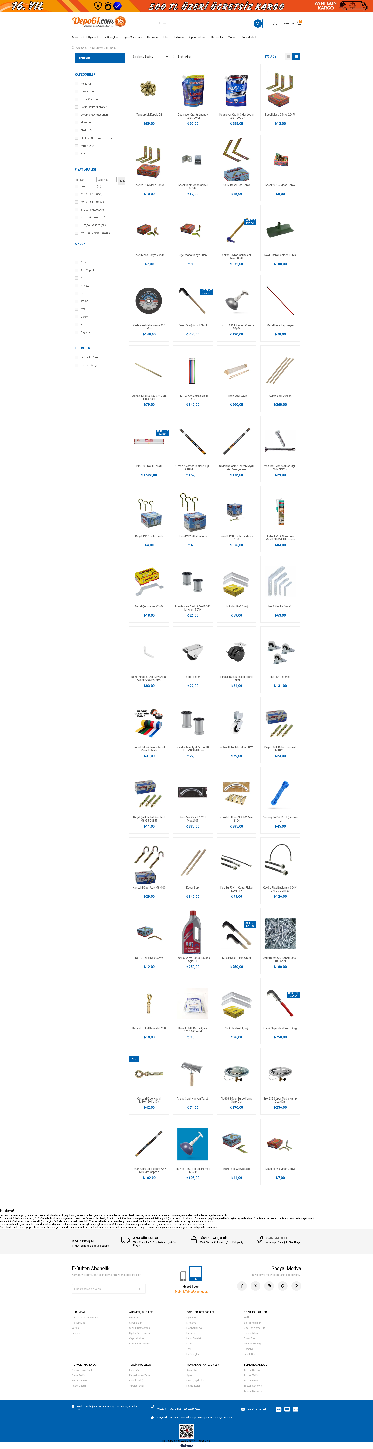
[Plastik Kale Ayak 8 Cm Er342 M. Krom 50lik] (192, 581)
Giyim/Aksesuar (132, 37)
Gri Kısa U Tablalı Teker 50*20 (236, 747)
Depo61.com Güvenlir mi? (86, 1317)
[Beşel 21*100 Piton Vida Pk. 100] (236, 511)
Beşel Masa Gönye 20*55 (193, 255)
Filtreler (82, 348)
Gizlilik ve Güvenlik (139, 1343)
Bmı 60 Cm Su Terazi (149, 466)
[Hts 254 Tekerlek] (280, 652)
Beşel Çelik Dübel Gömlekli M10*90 (280, 749)
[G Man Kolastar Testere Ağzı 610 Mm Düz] (192, 441)
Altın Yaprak (88, 270)
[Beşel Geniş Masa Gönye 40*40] (192, 160)
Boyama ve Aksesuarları (94, 114)
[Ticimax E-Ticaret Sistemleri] (186, 1446)
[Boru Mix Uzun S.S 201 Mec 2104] (236, 792)
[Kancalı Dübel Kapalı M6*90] (149, 1003)
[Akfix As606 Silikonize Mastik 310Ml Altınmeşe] (280, 511)
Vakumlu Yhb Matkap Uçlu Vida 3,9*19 (280, 467)
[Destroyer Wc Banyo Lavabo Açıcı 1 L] (192, 933)
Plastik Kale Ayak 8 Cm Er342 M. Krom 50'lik (193, 608)
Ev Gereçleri (111, 37)
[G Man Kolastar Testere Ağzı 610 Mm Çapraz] (149, 1144)
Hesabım (134, 1317)
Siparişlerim (135, 1322)
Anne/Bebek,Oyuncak (85, 37)
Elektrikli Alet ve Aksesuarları (97, 138)
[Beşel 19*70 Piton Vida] (149, 511)
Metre (84, 153)
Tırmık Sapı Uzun (236, 395)
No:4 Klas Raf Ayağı (236, 1028)
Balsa (84, 324)
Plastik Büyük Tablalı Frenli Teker (236, 678)
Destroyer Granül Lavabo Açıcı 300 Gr (193, 116)
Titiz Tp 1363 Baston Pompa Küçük (192, 1170)
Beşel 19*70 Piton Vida (149, 536)
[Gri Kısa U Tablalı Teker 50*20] (236, 722)
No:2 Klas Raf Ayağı (280, 606)
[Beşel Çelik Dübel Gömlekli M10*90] (280, 722)
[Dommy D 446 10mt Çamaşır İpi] (280, 792)
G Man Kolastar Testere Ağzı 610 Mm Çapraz (149, 1170)
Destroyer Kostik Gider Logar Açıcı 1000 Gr (236, 116)
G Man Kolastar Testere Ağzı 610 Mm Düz (192, 467)
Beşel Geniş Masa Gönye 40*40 (193, 186)
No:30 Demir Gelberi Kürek (280, 255)
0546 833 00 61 (276, 1238)
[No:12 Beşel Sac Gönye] (236, 160)
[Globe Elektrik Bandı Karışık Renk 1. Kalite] (149, 722)
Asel (83, 293)
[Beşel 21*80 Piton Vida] (192, 511)
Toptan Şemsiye (253, 1385)
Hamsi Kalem (251, 1333)
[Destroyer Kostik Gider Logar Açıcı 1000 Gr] (236, 90)
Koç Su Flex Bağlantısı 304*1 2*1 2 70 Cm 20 (280, 889)
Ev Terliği (134, 1370)
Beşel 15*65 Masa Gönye (280, 1168)
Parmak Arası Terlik (139, 1375)
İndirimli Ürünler (89, 357)
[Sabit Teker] (192, 652)
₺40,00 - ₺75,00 (92, 209)
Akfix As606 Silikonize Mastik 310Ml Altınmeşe (280, 538)
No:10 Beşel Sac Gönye (149, 957)
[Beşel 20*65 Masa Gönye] (149, 160)
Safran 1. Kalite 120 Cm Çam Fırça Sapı (149, 397)
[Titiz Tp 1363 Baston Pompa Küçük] (192, 1144)
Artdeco (85, 285)
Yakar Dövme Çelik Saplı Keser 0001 (236, 257)
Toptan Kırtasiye (253, 1391)
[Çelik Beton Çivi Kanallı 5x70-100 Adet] (280, 933)
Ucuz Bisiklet (193, 1338)
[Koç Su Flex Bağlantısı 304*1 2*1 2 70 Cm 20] (280, 863)
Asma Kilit (86, 83)
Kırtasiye (179, 37)
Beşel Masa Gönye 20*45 (149, 255)
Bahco (84, 316)
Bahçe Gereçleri (89, 99)
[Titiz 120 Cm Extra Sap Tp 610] (192, 371)
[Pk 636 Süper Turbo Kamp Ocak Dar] (236, 1074)
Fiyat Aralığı (85, 169)
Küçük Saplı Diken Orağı (236, 957)
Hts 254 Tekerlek (280, 676)
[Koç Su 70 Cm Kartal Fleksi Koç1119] (236, 863)
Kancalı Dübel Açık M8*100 (149, 887)
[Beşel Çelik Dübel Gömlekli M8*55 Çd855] (149, 792)
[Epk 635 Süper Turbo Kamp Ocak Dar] (280, 1074)
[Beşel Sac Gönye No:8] (236, 1144)
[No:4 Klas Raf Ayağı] (236, 1003)
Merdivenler (87, 145)
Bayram (85, 332)
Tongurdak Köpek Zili (149, 114)
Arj (82, 277)
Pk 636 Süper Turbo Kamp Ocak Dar (237, 1100)
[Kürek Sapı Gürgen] (280, 371)
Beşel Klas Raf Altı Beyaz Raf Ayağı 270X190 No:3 (149, 678)
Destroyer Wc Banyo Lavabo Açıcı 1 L (193, 959)
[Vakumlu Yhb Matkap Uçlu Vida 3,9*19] (280, 441)
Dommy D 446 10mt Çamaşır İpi (280, 819)
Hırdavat (191, 1333)
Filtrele (122, 181)
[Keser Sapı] (192, 863)
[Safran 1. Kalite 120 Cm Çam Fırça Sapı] (149, 371)
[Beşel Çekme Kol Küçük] (149, 581)
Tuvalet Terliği (136, 1385)
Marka (80, 244)
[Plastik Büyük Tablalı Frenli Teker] (236, 652)
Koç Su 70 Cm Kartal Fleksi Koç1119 (236, 889)
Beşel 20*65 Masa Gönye (149, 184)
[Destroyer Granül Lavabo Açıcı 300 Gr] (192, 90)
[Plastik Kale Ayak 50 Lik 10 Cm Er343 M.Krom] (192, 722)
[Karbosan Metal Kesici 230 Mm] (149, 300)
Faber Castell (79, 1385)
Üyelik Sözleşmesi (139, 1333)
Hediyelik (152, 37)
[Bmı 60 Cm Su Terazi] (149, 441)
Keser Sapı (192, 887)
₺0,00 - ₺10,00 (91, 186)
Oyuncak (191, 1317)
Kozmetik (217, 37)
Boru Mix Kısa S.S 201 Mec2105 (193, 819)
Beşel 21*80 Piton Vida (193, 536)
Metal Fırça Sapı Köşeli (280, 325)
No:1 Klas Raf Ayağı (236, 606)
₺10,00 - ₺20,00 (91, 194)
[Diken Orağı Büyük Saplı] (192, 300)
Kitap (166, 37)
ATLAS (84, 301)
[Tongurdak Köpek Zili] (149, 90)
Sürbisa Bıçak (79, 1380)
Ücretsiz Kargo (89, 365)
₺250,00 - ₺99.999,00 (95, 233)
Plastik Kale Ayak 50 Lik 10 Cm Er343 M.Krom (193, 749)
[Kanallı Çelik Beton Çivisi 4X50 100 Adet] (192, 1003)
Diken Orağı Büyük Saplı (193, 325)
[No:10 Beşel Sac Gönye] (149, 933)
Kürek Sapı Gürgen (280, 395)
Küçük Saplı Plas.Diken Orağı (280, 1028)
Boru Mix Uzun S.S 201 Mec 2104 (236, 819)
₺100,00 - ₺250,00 (93, 225)
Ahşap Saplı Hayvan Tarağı (193, 1098)
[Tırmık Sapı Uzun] (236, 371)
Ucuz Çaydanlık (195, 1380)
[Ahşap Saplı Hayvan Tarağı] (192, 1074)
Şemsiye (248, 1348)
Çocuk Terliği (136, 1380)
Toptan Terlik (251, 1375)
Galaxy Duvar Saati (82, 1370)
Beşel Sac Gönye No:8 (236, 1168)
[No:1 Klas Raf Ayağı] (236, 581)
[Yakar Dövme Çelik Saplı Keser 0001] (236, 230)
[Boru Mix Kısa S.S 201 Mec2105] (192, 792)
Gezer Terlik (78, 1375)
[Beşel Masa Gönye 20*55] (192, 230)
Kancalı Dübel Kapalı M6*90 (149, 1028)
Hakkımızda (78, 1322)
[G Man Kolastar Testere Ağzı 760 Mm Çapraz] (236, 441)
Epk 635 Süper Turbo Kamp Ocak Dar (280, 1100)
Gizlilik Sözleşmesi (139, 1327)
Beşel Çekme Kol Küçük (149, 606)
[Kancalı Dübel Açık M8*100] (149, 863)
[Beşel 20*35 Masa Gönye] (280, 160)
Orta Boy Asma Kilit (254, 1327)
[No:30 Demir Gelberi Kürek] (280, 230)
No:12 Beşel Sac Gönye (237, 184)
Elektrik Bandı (88, 130)
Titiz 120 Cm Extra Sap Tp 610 (193, 397)
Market (232, 37)
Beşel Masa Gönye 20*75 (280, 114)
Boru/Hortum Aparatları (94, 106)
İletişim (76, 1333)
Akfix (83, 262)
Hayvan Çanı (88, 91)
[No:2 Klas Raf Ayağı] (280, 581)
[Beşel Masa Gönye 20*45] (149, 230)
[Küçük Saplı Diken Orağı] (236, 933)
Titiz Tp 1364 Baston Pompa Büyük (236, 327)
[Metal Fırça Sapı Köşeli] (280, 300)
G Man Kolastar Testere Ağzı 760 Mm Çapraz (236, 467)
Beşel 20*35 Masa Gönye (280, 184)
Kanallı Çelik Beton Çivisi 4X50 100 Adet (192, 1030)
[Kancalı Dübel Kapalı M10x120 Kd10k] (149, 1074)
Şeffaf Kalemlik (252, 1322)
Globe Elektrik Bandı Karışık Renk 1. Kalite (149, 749)
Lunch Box (249, 1354)
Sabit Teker (193, 676)
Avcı (83, 309)
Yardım (76, 1327)
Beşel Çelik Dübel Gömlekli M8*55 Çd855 (149, 819)
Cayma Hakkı (136, 1338)
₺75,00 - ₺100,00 (93, 217)
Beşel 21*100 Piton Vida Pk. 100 (237, 538)
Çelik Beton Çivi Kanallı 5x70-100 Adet (280, 959)
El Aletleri (86, 122)
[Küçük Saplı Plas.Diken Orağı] (280, 1003)
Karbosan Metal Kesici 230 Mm (149, 327)
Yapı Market (248, 37)
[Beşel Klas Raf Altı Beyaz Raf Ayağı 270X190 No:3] (149, 652)
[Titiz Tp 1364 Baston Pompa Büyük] (236, 300)
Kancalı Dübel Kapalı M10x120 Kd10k (149, 1100)
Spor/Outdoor (198, 37)
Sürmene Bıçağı (252, 1343)
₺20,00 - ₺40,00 (92, 201)
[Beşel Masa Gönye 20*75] (280, 90)
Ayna (189, 1375)
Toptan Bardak (252, 1370)
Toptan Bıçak (251, 1380)
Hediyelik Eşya (194, 1327)
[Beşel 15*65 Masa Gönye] (280, 1144)
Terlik (189, 1348)
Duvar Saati (250, 1338)
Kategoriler (85, 74)
